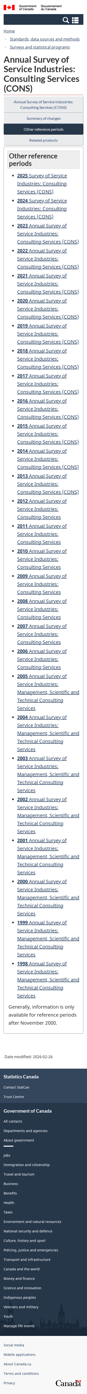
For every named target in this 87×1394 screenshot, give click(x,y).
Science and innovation (22, 1288)
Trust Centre (14, 1096)
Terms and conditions (21, 1373)
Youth (8, 1316)
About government (19, 1140)
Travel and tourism (19, 1174)
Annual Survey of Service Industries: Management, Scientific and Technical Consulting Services (48, 692)
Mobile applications (20, 1354)
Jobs (7, 1155)
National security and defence (28, 1231)
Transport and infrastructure (27, 1259)
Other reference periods (44, 129)
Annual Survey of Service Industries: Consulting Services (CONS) (43, 104)
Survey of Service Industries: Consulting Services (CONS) (42, 183)
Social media (14, 1345)
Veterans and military (21, 1307)
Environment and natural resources (32, 1221)
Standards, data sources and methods (45, 39)
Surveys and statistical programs (40, 47)
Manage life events (19, 1326)
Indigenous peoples (20, 1297)
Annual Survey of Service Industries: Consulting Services (42, 509)
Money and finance (19, 1278)
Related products (43, 140)
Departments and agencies (26, 1130)
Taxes (8, 1212)
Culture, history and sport (24, 1240)
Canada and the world (22, 1269)
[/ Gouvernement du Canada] (33, 8)
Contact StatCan (16, 1087)
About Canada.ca (17, 1364)
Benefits (10, 1193)
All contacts (13, 1121)
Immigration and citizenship (27, 1164)
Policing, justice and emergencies (31, 1250)
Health (9, 1202)
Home (9, 31)
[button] (44, 20)
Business (11, 1183)
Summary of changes (44, 118)
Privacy (9, 1383)
